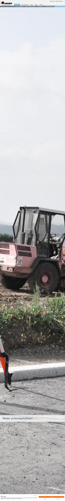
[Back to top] (62, 485)
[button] (2, 495)
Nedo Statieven (40, 6)
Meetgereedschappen (49, 6)
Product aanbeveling (24, 4)
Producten (17, 4)
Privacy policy (35, 495)
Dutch (61, 1)
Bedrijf (31, 4)
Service (36, 4)
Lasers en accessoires (19, 6)
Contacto (41, 4)
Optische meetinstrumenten (30, 6)
